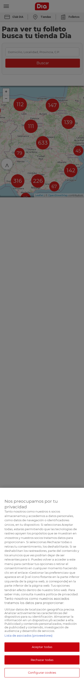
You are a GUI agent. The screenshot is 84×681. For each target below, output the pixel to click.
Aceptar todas (42, 647)
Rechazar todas (42, 660)
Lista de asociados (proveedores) (28, 635)
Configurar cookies (42, 672)
